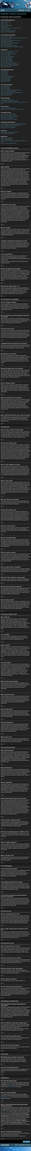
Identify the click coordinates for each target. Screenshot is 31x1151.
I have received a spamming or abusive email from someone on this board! (14, 103)
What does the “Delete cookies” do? (8, 31)
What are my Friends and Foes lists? (8, 108)
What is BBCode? (4, 71)
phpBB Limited (9, 1083)
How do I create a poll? (5, 55)
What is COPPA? (4, 22)
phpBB (26, 361)
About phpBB (11, 1086)
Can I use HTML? (4, 72)
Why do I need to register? (6, 21)
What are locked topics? (5, 80)
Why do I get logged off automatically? (8, 30)
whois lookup (5, 1111)
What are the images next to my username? (9, 42)
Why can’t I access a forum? (6, 58)
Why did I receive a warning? (6, 61)
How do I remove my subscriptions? (8, 127)
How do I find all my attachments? (7, 133)
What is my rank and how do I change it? (9, 45)
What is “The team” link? (6, 95)
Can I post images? (5, 75)
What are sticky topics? (5, 78)
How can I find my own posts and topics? (9, 119)
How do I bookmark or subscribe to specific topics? (11, 125)
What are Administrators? (6, 86)
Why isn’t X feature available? (7, 139)
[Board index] (15, 4)
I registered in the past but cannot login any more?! (11, 28)
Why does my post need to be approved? (9, 65)
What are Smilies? (4, 73)
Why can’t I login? (4, 26)
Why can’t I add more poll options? (8, 56)
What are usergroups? (5, 88)
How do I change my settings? (7, 36)
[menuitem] (3, 10)
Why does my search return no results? (9, 115)
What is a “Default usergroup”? (7, 93)
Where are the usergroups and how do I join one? (11, 89)
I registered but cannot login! (6, 25)
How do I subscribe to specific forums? (8, 126)
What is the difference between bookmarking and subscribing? (13, 123)
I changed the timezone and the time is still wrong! (11, 40)
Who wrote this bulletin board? (7, 138)
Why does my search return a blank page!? (9, 116)
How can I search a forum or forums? (8, 114)
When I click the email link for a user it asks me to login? (12, 46)
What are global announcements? (7, 76)
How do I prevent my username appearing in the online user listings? (14, 37)
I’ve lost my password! (5, 29)
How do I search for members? (7, 117)
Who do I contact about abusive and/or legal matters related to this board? (14, 141)
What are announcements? (6, 77)
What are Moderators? (5, 87)
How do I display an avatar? (6, 44)
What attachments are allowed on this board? (10, 132)
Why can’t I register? (5, 24)
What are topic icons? (5, 81)
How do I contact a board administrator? (9, 143)
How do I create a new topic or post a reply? (10, 51)
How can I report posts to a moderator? (9, 62)
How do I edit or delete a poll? (7, 57)
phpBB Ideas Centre (7, 1097)
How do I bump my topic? (6, 66)
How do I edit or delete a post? (7, 52)
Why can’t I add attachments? (7, 60)
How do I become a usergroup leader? (8, 91)
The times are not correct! (6, 39)
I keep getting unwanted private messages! (9, 100)
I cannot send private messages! (7, 99)
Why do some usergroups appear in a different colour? (12, 92)
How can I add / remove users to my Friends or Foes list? (12, 109)
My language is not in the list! (6, 41)
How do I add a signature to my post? (8, 53)
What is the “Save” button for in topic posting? (10, 64)
